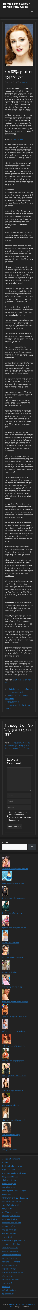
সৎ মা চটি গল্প (6, 1287)
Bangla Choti (7, 1162)
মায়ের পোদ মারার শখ (13, 702)
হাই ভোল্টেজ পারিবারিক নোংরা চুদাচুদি (12, 957)
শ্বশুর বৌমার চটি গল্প (8, 1283)
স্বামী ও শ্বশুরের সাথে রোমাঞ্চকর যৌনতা (14, 1076)
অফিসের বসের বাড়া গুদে (9, 1184)
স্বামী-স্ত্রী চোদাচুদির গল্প (9, 1290)
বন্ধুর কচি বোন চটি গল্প (9, 1230)
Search (5, 843)
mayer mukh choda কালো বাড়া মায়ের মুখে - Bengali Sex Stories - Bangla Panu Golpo (17, 745)
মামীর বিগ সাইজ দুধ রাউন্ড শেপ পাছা (12, 1272)
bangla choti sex (14, 695)
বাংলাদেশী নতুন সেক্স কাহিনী (10, 1248)
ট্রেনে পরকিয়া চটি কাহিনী (9, 1219)
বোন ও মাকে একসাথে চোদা (10, 1251)
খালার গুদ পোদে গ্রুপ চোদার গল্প (11, 1201)
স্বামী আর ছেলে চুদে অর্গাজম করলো (12, 1090)
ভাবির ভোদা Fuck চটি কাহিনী (11, 1262)
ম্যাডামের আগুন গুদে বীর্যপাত (10, 1280)
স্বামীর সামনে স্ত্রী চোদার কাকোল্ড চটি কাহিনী (15, 1002)
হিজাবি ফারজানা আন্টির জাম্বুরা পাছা (12, 913)
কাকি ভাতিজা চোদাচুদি (8, 1187)
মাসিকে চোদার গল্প (7, 1276)
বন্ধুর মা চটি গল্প (7, 1237)
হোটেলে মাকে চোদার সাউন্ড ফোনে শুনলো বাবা (15, 869)
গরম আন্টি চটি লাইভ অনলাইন (11, 1205)
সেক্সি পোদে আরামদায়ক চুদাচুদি (11, 1135)
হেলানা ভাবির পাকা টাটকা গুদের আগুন (13, 883)
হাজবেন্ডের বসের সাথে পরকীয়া (10, 943)
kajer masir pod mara (11, 1169)
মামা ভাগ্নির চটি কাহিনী (9, 1269)
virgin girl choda (9, 1180)
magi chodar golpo (10, 1177)
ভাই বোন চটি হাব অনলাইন (10, 1258)
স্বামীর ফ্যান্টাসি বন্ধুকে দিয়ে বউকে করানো (14, 1016)
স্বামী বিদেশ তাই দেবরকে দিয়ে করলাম (13, 1061)
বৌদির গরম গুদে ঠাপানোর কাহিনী (11, 1255)
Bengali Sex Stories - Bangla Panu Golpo (16, 5)
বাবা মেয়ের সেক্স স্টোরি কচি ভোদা (11, 1244)
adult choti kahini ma (16, 689)
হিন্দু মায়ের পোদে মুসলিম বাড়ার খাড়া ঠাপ (13, 898)
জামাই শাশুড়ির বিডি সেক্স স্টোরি (11, 1216)
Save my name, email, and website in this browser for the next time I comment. (20, 816)
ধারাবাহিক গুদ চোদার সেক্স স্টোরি (11, 1223)
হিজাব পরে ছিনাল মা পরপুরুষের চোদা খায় (14, 928)
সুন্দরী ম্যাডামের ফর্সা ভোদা (9, 1150)
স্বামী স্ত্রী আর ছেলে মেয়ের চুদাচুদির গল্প (13, 1031)
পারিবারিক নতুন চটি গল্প (8, 1226)
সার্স (32, 847)
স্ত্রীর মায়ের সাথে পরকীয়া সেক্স (10, 1105)
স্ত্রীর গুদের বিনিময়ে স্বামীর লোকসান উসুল (14, 1120)
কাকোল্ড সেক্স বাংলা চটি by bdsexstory (15, 1198)
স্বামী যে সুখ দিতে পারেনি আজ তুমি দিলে (13, 1046)
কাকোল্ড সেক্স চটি (7, 1194)
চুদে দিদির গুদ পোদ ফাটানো (10, 1212)
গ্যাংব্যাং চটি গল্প (7, 1209)
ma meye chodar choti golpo (14, 1173)
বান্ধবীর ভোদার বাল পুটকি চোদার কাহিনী (13, 1240)
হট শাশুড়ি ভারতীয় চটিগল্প (9, 972)
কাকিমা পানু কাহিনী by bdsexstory (14, 1191)
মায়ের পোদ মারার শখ (19, 139)
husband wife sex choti (12, 1166)
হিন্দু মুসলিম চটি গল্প (7, 1294)
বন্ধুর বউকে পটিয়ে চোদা (9, 1233)
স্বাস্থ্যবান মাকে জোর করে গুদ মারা (12, 987)
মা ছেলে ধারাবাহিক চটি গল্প (17, 692)
